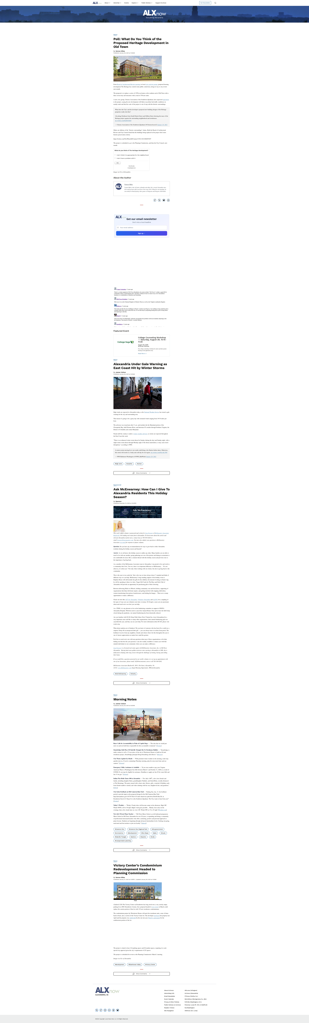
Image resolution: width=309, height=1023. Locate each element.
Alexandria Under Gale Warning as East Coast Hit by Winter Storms (140, 366)
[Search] (215, 3)
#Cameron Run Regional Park (138, 829)
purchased (157, 916)
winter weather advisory (141, 434)
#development (132, 833)
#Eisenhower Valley (135, 964)
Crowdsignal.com (132, 168)
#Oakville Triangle (120, 837)
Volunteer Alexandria (144, 599)
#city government (157, 829)
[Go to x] (96, 1010)
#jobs (155, 833)
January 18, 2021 (162, 125)
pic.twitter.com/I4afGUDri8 (123, 121)
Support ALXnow (161, 3)
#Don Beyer (145, 833)
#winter (139, 463)
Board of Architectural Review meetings (129, 84)
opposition (166, 99)
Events (126, 3)
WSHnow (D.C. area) (191, 1010)
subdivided (133, 918)
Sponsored (117, 485)
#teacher (143, 837)
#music (163, 833)
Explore (134, 3)
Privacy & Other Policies (171, 1002)
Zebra (115, 788)
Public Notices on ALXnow (172, 1005)
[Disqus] (141, 265)
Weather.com (162, 810)
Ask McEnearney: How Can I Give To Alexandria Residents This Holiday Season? (141, 493)
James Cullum (121, 372)
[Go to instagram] (105, 1010)
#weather (129, 463)
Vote (118, 162)
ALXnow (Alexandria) (191, 993)
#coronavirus (119, 833)
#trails (153, 837)
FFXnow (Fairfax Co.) (191, 996)
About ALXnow (169, 990)
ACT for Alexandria (131, 599)
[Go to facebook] (100, 1010)
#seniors (133, 837)
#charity (133, 673)
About (106, 3)
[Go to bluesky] (117, 1010)
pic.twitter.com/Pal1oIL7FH (159, 452)
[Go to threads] (113, 1010)
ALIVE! (155, 599)
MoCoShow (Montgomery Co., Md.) (196, 999)
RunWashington (190, 1008)
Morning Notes (125, 699)
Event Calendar (169, 999)
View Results (132, 166)
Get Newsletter (205, 3)
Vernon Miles (120, 51)
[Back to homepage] (97, 3)
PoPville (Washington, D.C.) (193, 1002)
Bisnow (160, 754)
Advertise (116, 3)
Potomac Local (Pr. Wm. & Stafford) (196, 1005)
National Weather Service (151, 412)
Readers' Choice (169, 1008)
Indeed (144, 823)
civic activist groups (151, 84)
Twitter (159, 746)
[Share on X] (159, 200)
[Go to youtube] (109, 1010)
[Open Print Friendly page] (168, 200)
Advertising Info (169, 993)
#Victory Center (150, 964)
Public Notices (146, 3)
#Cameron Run (119, 829)
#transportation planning (123, 841)
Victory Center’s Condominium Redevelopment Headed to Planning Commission (137, 869)
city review (155, 907)
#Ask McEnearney (120, 673)
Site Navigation (169, 1010)
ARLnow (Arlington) (191, 990)
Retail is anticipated (154, 918)
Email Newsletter (169, 996)
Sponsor (119, 501)
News (115, 34)
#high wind (118, 463)
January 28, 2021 (151, 456)
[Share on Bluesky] (163, 200)
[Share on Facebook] (154, 200)
